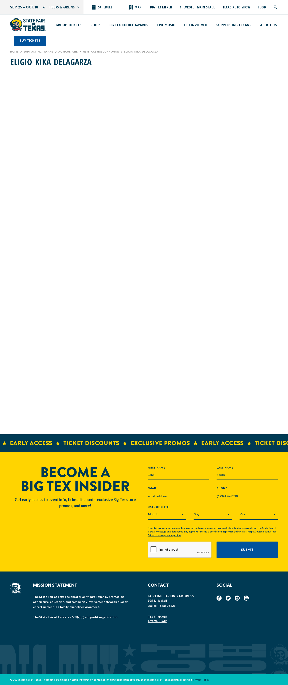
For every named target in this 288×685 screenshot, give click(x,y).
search (275, 7)
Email (152, 488)
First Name (156, 467)
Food (262, 7)
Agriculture (68, 51)
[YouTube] (246, 598)
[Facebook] (219, 598)
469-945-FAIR (157, 621)
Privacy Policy (201, 679)
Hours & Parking (62, 7)
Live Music (166, 25)
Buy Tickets (30, 40)
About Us (268, 25)
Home (14, 51)
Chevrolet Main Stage (197, 7)
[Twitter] (228, 598)
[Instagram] (237, 598)
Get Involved (195, 25)
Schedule (105, 7)
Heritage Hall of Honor (101, 51)
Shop (95, 25)
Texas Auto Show (236, 7)
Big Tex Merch (161, 7)
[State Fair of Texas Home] (28, 24)
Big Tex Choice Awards (128, 25)
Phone (222, 488)
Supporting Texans (234, 25)
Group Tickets (69, 25)
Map (138, 7)
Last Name (225, 467)
